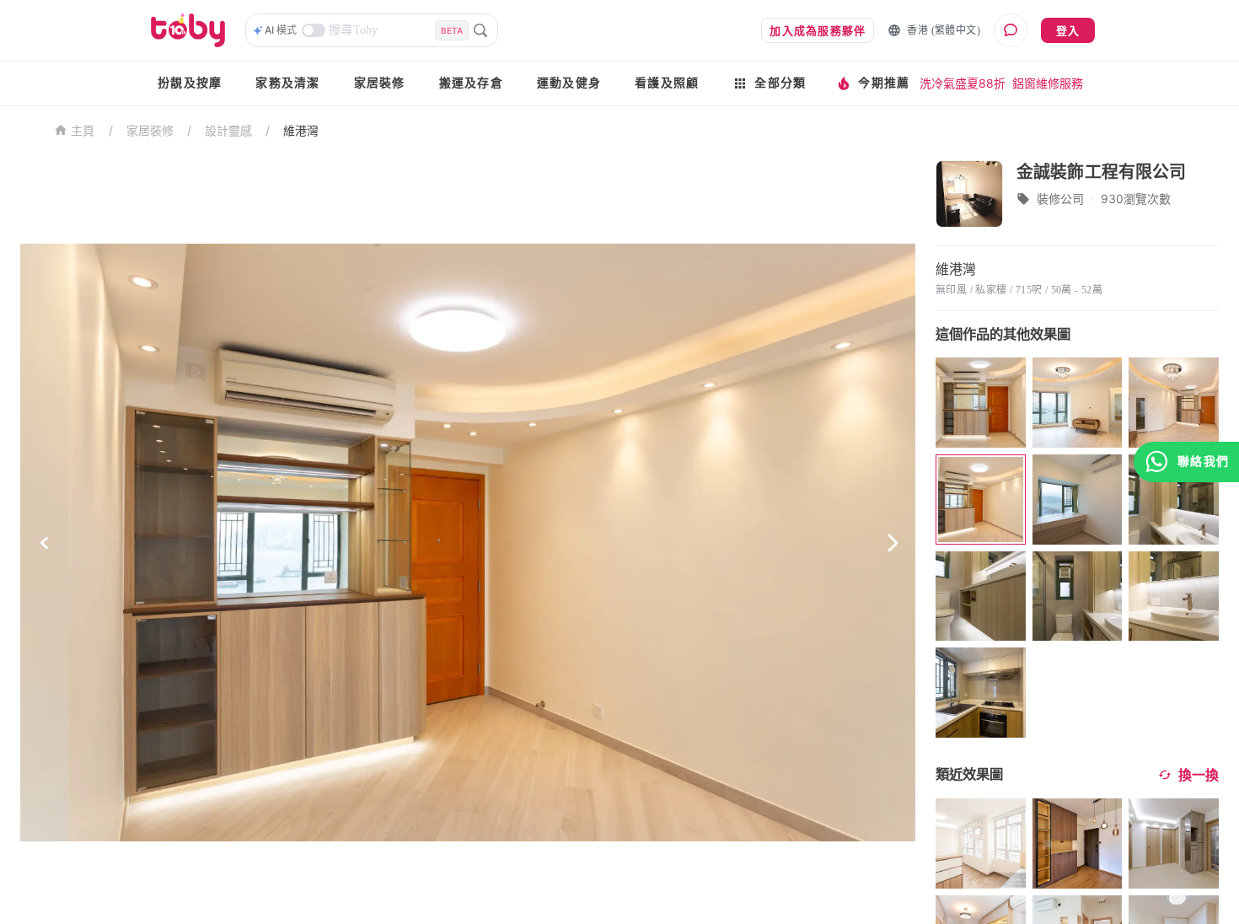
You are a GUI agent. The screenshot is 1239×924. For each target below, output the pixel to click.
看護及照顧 (667, 83)
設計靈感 (228, 130)
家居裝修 (379, 83)
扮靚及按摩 (190, 83)
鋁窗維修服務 (1047, 83)
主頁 (83, 131)
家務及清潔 (287, 83)
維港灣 (301, 130)
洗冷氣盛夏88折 (963, 83)
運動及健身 (569, 83)
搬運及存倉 (471, 83)
